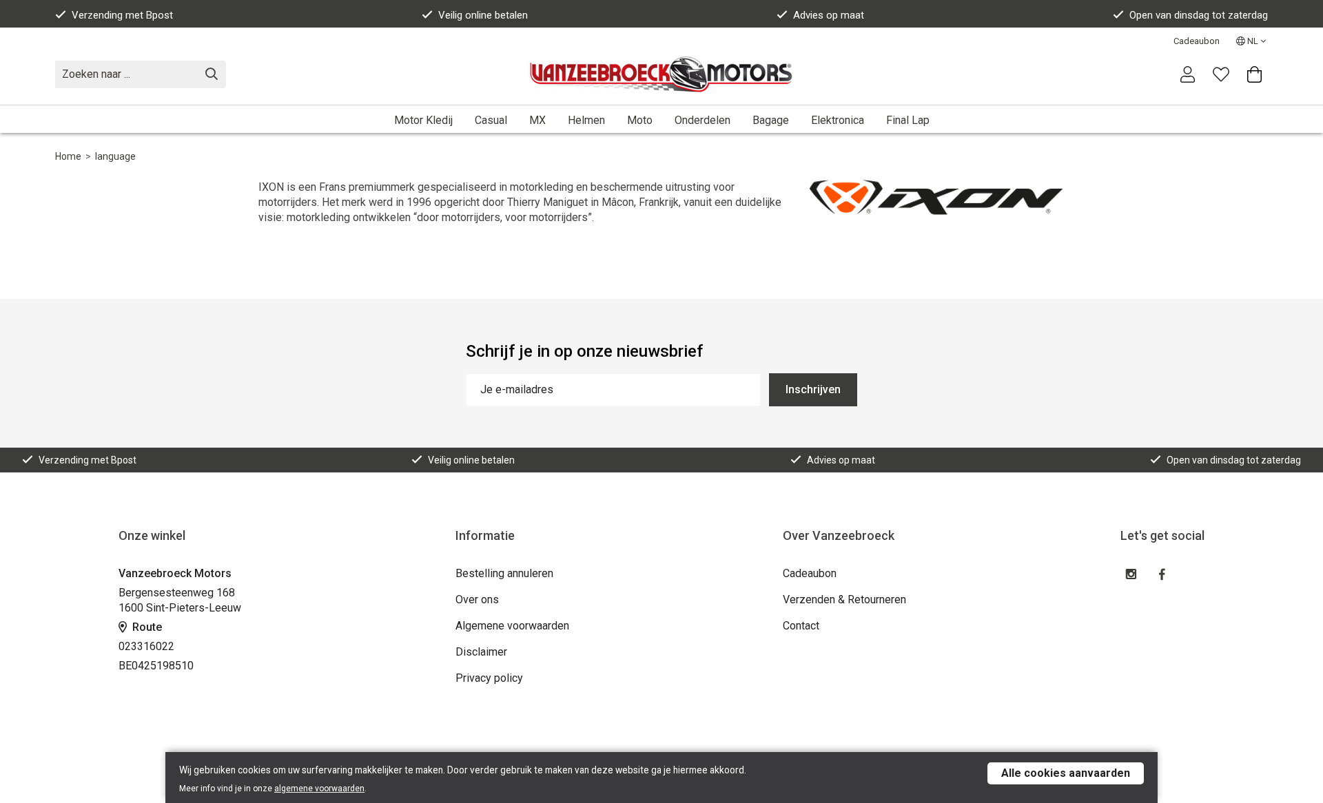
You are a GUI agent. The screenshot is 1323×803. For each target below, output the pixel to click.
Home (68, 156)
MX (537, 120)
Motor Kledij (423, 120)
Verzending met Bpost (122, 15)
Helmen (586, 120)
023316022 (146, 646)
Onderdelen (702, 120)
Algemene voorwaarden (512, 625)
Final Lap (908, 120)
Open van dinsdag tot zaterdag (1198, 15)
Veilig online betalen (483, 15)
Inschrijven (813, 389)
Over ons (477, 599)
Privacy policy (489, 678)
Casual (491, 120)
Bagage (770, 120)
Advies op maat (828, 15)
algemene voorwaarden (319, 788)
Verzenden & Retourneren (844, 599)
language (115, 156)
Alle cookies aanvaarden (1065, 773)
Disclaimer (481, 651)
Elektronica (837, 120)
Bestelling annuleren (504, 573)
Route (146, 627)
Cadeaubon (1196, 41)
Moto (640, 120)
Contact (801, 625)
